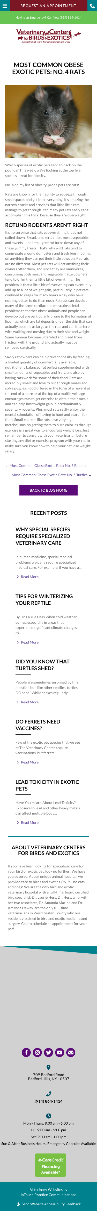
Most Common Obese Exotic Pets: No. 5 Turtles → (52, 475)
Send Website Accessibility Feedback (51, 1204)
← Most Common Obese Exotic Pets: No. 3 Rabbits (45, 465)
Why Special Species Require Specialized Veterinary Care (43, 536)
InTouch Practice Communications (48, 1194)
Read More (29, 576)
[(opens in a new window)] (50, 1164)
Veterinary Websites (46, 1189)
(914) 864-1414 (70, 17)
